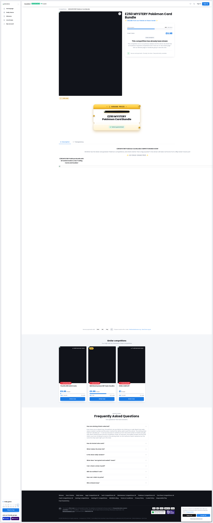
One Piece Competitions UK (165, 495)
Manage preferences (196, 519)
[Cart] (194, 3)
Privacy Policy (139, 498)
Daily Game (79, 495)
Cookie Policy (150, 498)
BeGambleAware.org (135, 329)
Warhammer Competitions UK (126, 495)
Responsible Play (161, 498)
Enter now (73, 399)
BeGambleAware (136, 518)
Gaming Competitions (82, 498)
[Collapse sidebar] (18, 4)
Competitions (62, 9)
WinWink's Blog (113, 498)
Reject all (189, 515)
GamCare (144, 518)
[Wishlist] (190, 4)
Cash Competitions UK (66, 498)
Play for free (10, 510)
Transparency (79, 142)
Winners (61, 495)
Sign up (206, 4)
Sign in (199, 4)
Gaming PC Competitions (99, 498)
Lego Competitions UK (92, 495)
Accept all (203, 515)
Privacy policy (190, 512)
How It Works (70, 495)
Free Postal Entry (64, 501)
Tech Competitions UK (108, 495)
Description (66, 142)
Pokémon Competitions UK (146, 495)
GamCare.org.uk (146, 329)
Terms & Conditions (127, 498)
